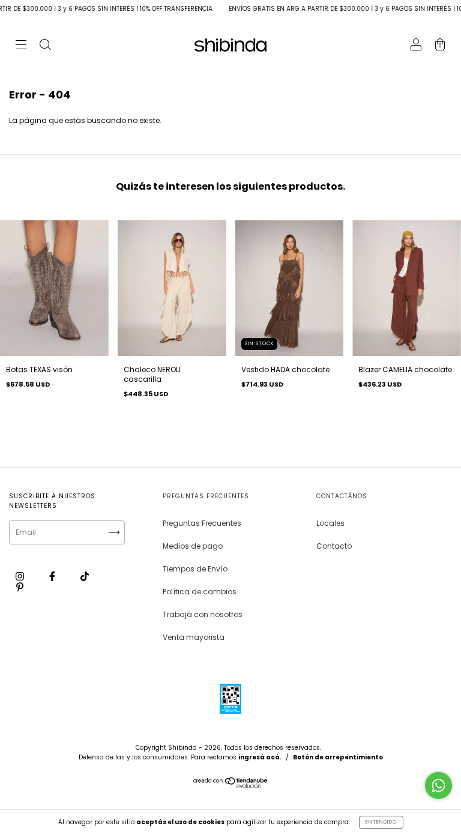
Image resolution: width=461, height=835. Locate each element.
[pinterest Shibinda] (20, 587)
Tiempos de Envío (195, 569)
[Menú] (21, 46)
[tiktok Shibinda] (84, 576)
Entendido (381, 822)
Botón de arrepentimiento (338, 757)
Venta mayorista (193, 637)
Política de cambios (200, 591)
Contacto (334, 546)
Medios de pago (193, 546)
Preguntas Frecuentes (202, 523)
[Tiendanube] (230, 785)
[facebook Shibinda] (53, 576)
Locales (330, 523)
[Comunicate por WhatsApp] (438, 785)
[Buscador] (45, 46)
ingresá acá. (260, 757)
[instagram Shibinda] (20, 576)
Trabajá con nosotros (203, 614)
